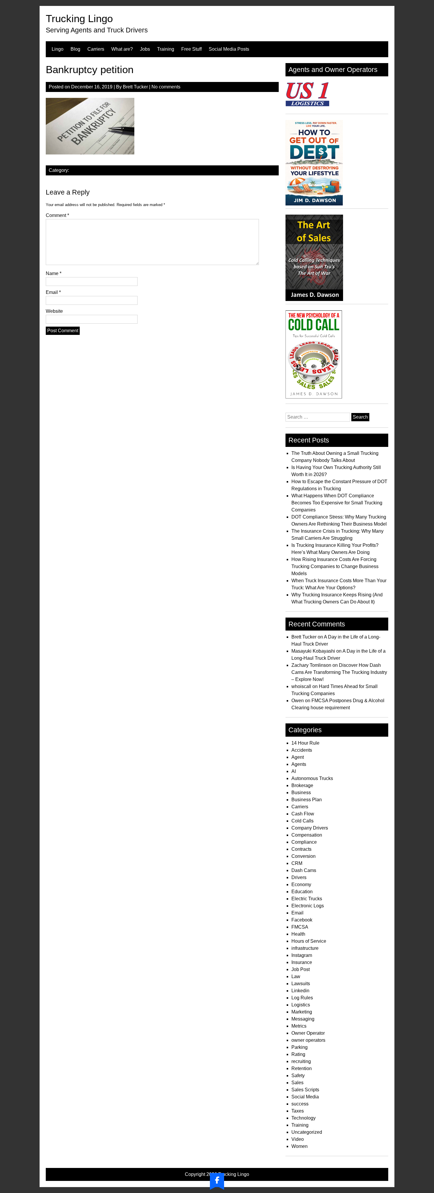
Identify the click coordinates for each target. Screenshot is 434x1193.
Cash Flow (302, 813)
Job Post (300, 969)
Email (53, 292)
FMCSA (299, 926)
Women (299, 1146)
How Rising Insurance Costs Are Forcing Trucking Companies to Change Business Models (334, 566)
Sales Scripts (305, 1089)
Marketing (301, 1011)
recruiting (301, 1061)
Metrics (298, 1026)
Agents (298, 764)
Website (54, 311)
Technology (303, 1117)
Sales (297, 1082)
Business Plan (306, 799)
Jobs (145, 49)
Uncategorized (306, 1132)
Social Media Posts (229, 49)
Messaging (302, 1018)
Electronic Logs (307, 905)
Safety (298, 1075)
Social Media (305, 1096)
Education (302, 891)
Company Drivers (309, 827)
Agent (297, 757)
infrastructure (305, 948)
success (300, 1103)
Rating (298, 1054)
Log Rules (302, 997)
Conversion (303, 856)
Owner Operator (308, 1033)
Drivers (298, 877)
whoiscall (301, 686)
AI (293, 771)
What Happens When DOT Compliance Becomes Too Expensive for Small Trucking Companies (336, 502)
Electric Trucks (306, 898)
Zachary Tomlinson (311, 665)
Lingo (57, 49)
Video (297, 1139)
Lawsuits (300, 983)
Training (165, 49)
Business (301, 792)
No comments (165, 86)
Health (298, 934)
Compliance (304, 842)
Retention (301, 1068)
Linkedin (300, 990)
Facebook (301, 919)
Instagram (301, 955)
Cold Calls (302, 820)
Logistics (300, 1004)
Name (53, 273)
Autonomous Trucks (312, 778)
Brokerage (302, 785)
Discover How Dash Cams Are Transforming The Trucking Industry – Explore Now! (339, 672)
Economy (301, 884)
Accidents (301, 750)
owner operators (308, 1040)
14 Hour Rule (305, 743)
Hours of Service (308, 941)
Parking (299, 1047)
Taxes (297, 1110)
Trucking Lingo (79, 18)
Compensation (306, 834)
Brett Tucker (135, 86)
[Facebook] (217, 1180)
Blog (75, 49)
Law (295, 976)
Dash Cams (303, 870)
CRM (296, 863)
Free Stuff (191, 49)
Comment (57, 215)
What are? (122, 49)
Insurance (301, 962)
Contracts (301, 849)
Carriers (95, 49)
